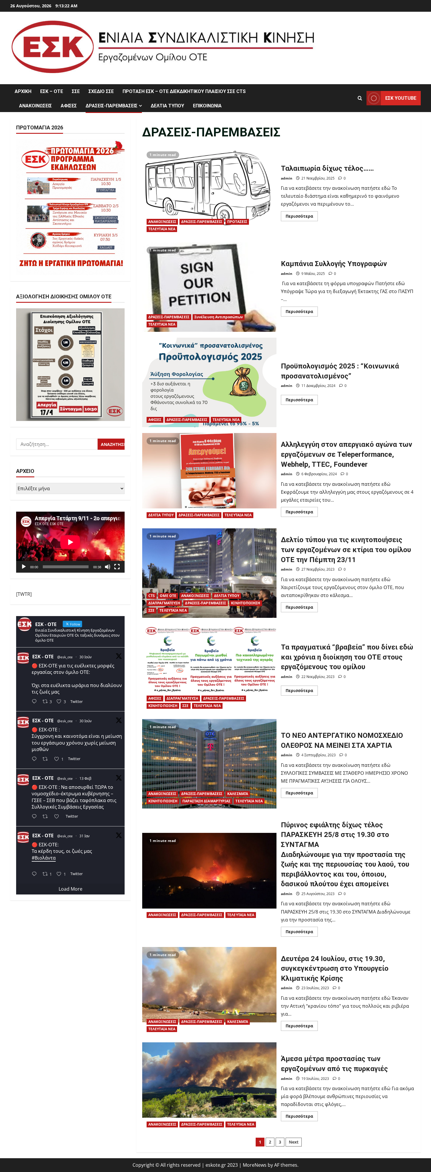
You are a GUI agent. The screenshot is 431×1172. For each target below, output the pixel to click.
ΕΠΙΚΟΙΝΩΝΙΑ (207, 106)
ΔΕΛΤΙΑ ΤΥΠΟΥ (167, 106)
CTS (151, 595)
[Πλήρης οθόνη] (117, 567)
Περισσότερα (302, 217)
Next (293, 1142)
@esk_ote (65, 656)
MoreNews (255, 1165)
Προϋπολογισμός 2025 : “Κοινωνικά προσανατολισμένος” (209, 382)
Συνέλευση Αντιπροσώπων (218, 316)
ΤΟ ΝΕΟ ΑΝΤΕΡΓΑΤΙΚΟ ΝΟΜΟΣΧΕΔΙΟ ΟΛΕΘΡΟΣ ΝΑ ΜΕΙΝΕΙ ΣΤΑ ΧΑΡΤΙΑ (209, 764)
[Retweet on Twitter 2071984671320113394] (47, 759)
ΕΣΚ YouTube (400, 98)
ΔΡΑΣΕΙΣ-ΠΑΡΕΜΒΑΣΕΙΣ (112, 106)
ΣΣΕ (76, 91)
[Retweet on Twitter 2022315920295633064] (47, 816)
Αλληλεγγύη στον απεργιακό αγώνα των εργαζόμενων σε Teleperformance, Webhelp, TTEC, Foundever (209, 477)
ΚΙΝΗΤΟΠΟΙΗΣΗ (245, 603)
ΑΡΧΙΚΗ (23, 91)
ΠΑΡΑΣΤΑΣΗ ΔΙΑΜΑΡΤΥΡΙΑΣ (206, 801)
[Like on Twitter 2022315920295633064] (58, 816)
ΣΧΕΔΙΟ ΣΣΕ (101, 91)
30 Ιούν (85, 656)
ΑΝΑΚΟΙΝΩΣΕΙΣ (35, 106)
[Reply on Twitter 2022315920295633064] (35, 816)
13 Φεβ (85, 778)
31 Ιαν (84, 835)
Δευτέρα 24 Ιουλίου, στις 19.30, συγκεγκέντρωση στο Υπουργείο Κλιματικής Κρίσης (209, 991)
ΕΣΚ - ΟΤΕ (43, 656)
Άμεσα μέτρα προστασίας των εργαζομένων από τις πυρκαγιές (209, 1087)
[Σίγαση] (108, 567)
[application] (70, 542)
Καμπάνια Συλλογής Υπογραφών (209, 287)
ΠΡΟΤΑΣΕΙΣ (237, 221)
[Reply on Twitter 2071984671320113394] (35, 759)
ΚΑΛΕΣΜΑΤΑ (237, 793)
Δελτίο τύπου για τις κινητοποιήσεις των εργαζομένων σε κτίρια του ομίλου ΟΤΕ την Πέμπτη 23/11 (209, 573)
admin (286, 178)
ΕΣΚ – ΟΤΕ (51, 91)
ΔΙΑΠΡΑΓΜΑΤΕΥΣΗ (164, 603)
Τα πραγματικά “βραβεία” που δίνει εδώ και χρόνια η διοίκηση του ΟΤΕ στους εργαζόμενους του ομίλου (209, 668)
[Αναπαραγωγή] (24, 567)
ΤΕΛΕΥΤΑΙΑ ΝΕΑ (161, 228)
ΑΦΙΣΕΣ (69, 106)
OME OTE (168, 595)
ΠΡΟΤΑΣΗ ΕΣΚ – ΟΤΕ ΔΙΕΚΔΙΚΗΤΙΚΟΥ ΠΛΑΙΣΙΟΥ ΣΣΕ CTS (184, 91)
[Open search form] (360, 98)
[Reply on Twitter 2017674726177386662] (35, 874)
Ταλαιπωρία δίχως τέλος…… (209, 191)
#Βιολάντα (44, 858)
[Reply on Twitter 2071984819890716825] (35, 702)
